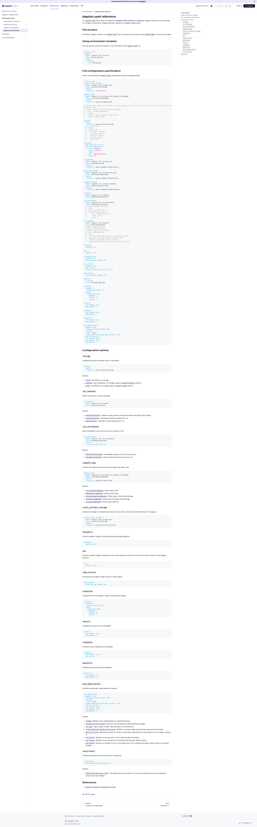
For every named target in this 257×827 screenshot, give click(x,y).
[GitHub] (188, 817)
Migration (64, 6)
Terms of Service (70, 816)
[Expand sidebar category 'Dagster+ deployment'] (26, 14)
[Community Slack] (185, 817)
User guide (35, 6)
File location (185, 13)
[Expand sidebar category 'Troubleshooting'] (26, 37)
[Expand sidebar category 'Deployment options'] (26, 24)
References (184, 54)
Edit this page (90, 794)
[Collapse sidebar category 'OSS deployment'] (26, 18)
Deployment (54, 6)
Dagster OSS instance (125, 21)
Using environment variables (189, 15)
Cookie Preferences (98, 816)
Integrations (74, 6)
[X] (183, 817)
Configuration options (187, 19)
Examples (44, 6)
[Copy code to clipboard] (169, 51)
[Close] (254, 1)
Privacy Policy (80, 816)
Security (88, 816)
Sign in (239, 6)
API (82, 6)
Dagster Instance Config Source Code (100, 787)
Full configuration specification (190, 17)
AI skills (142, 1)
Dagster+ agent (144, 21)
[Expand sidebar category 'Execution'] (26, 34)
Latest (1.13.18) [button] (201, 6)
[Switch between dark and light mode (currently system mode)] (211, 6)
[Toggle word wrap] (165, 81)
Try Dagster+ (249, 6)
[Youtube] (191, 817)
